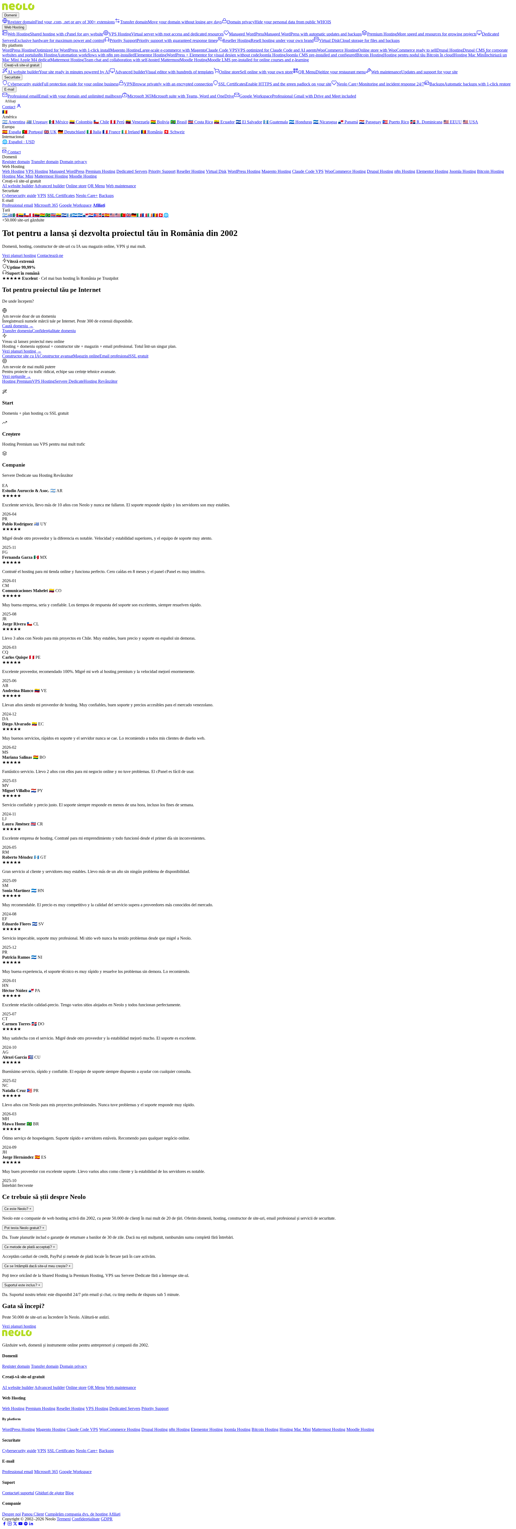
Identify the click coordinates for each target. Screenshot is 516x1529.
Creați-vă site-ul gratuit (22, 65)
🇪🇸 (107, 215)
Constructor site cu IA (21, 356)
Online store (76, 186)
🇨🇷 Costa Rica (200, 122)
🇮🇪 (150, 215)
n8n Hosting (404, 171)
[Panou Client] (18, 107)
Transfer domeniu (17, 330)
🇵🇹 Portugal (32, 132)
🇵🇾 (91, 215)
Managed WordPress (66, 171)
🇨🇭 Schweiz (174, 132)
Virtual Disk (216, 171)
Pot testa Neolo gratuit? (24, 1228)
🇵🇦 (85, 215)
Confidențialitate (86, 1519)
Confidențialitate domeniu (54, 330)
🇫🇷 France (111, 132)
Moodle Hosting (83, 176)
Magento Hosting (276, 171)
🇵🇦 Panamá (348, 122)
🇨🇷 (53, 215)
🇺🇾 (10, 215)
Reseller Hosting (191, 171)
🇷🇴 (155, 215)
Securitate (12, 77)
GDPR (107, 1519)
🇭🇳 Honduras (300, 122)
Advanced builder (49, 186)
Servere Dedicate (69, 381)
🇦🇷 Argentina (13, 122)
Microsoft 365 (46, 205)
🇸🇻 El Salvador (249, 122)
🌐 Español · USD (18, 141)
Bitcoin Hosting (490, 171)
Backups (106, 195)
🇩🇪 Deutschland (71, 132)
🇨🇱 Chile (101, 122)
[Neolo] (18, 10)
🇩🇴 (101, 215)
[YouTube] (20, 1524)
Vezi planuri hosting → (21, 351)
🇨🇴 (21, 215)
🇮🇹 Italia (94, 132)
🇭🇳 (74, 215)
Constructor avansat (56, 356)
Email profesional (114, 356)
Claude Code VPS (308, 171)
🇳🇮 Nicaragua (325, 122)
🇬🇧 (128, 215)
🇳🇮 (80, 215)
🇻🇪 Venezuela (137, 122)
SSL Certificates (61, 195)
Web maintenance (121, 186)
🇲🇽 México (58, 122)
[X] (15, 1524)
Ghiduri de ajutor (49, 1493)
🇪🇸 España (11, 132)
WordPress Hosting (244, 171)
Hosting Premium (17, 381)
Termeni (64, 1519)
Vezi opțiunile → (16, 376)
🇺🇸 (112, 215)
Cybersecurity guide (19, 195)
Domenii (10, 15)
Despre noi (11, 1514)
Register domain (16, 161)
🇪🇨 (58, 215)
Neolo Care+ (87, 195)
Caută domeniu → (17, 326)
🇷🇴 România (152, 132)
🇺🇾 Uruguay (37, 122)
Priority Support (161, 171)
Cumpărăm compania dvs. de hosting (76, 1514)
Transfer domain (45, 161)
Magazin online (86, 356)
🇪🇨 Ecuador (224, 122)
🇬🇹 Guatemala (275, 122)
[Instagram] (10, 1524)
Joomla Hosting (462, 171)
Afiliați (10, 101)
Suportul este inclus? (22, 1285)
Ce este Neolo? (17, 1209)
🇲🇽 (15, 215)
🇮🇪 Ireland (130, 132)
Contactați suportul (18, 1493)
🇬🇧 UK (50, 132)
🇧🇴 (42, 215)
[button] (258, 126)
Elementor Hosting (432, 171)
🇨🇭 (160, 215)
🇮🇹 (139, 215)
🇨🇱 (26, 215)
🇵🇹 (123, 215)
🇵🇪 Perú (117, 122)
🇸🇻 (64, 215)
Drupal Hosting (380, 171)
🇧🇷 (48, 215)
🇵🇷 (96, 215)
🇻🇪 (37, 215)
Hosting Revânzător (100, 381)
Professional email (17, 205)
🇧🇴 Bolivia (159, 122)
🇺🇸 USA (470, 122)
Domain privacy (73, 161)
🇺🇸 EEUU (452, 122)
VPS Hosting (37, 171)
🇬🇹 (69, 215)
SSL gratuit (138, 356)
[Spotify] (26, 1524)
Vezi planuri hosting (19, 255)
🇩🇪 (134, 215)
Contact (8, 107)
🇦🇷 (5, 215)
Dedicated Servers (131, 171)
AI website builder (18, 186)
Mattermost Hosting (51, 176)
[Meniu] (4, 148)
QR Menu (96, 186)
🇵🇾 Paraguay (370, 122)
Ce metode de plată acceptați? (29, 1247)
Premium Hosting (100, 171)
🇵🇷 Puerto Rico (395, 122)
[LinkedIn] (31, 1524)
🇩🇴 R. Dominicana (426, 122)
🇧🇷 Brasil (178, 122)
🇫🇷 (144, 215)
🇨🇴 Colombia (80, 122)
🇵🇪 (31, 215)
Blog (69, 1493)
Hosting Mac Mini (17, 176)
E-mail (9, 89)
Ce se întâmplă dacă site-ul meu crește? (37, 1266)
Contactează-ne (50, 255)
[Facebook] (4, 1524)
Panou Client (33, 1514)
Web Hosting (14, 27)
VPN (41, 195)
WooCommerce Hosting (345, 171)
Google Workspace (75, 205)
